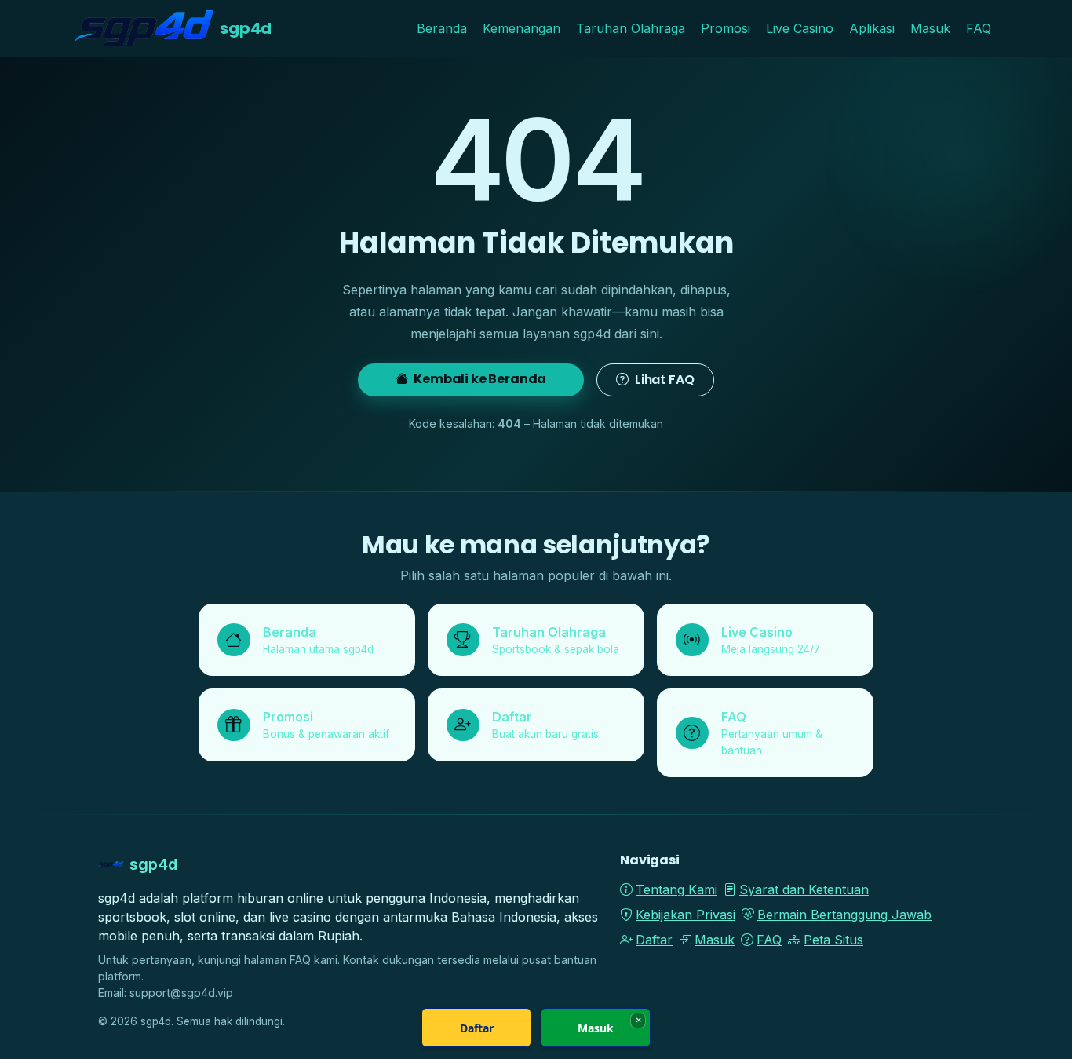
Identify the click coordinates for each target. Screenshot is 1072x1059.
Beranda (442, 28)
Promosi (725, 28)
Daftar (654, 940)
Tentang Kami (676, 889)
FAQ (978, 28)
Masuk (930, 28)
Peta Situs (833, 940)
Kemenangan (521, 28)
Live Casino (799, 28)
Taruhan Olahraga (630, 28)
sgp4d (246, 28)
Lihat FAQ (663, 380)
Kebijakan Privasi (685, 914)
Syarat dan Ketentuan (804, 889)
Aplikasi (872, 28)
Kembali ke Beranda (478, 379)
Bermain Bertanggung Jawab (844, 914)
